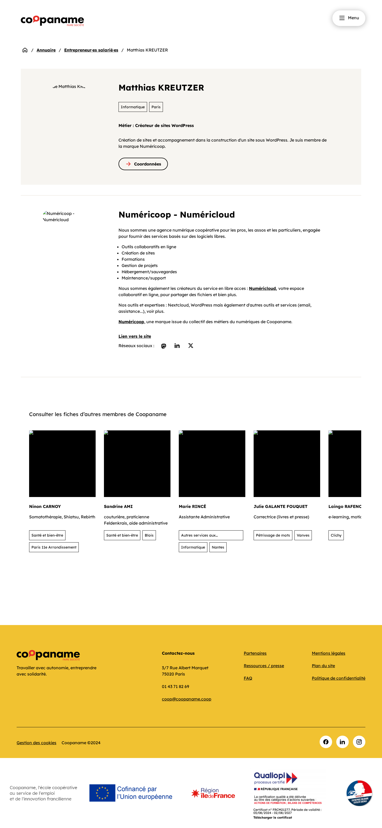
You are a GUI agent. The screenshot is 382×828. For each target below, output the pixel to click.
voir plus (155, 311)
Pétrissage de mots (273, 535)
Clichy (336, 535)
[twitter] (191, 345)
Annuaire (46, 50)
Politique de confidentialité (338, 678)
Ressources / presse (264, 665)
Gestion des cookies (36, 742)
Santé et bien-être (47, 535)
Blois (149, 535)
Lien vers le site (134, 336)
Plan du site (323, 665)
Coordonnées (147, 164)
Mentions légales (328, 653)
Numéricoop (131, 321)
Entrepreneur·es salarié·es (91, 50)
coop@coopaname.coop (186, 699)
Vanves (303, 535)
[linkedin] (177, 345)
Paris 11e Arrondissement (53, 547)
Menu (353, 17)
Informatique (133, 107)
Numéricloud (262, 288)
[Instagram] (359, 742)
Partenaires (255, 653)
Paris (156, 107)
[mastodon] (163, 345)
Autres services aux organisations (198, 536)
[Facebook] (326, 742)
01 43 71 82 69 (175, 686)
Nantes (218, 547)
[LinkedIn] (342, 742)
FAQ (248, 678)
